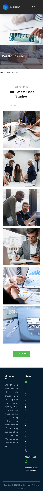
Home (2, 72)
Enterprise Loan (21, 250)
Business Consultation (21, 133)
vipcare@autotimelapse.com (31, 468)
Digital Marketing (21, 211)
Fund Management (21, 329)
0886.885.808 (30, 457)
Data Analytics (21, 290)
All (14, 105)
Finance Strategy (22, 172)
